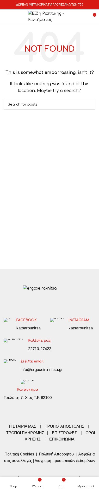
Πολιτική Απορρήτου (56, 454)
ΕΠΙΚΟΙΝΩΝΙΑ (61, 439)
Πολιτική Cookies (19, 454)
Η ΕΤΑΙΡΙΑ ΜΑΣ (23, 426)
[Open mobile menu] (6, 16)
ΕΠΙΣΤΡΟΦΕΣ (64, 433)
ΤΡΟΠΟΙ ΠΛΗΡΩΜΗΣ (25, 433)
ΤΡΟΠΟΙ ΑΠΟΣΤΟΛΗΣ (64, 426)
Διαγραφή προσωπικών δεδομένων (65, 461)
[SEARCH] (89, 104)
